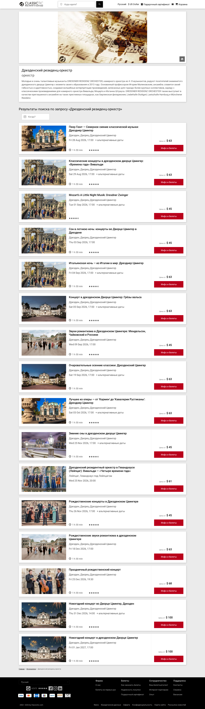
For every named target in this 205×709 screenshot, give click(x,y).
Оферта (126, 705)
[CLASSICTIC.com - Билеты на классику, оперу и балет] (31, 4)
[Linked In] (60, 689)
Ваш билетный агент (158, 685)
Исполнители (31, 669)
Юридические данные (111, 705)
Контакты (178, 685)
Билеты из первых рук (106, 690)
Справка (177, 690)
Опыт (151, 694)
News (96, 705)
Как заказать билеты (131, 685)
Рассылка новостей (177, 705)
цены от (162, 141)
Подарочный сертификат (156, 4)
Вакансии (177, 694)
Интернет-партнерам (158, 690)
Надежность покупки (131, 690)
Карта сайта (160, 705)
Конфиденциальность (142, 705)
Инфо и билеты (169, 148)
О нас (98, 685)
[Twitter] (55, 689)
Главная (22, 669)
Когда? (32, 115)
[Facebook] (28, 688)
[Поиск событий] (99, 4)
